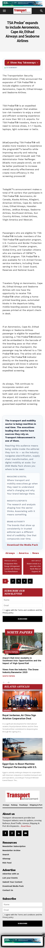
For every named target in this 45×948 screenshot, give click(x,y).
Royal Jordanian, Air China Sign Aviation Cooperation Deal (19, 717)
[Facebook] (12, 581)
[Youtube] (25, 833)
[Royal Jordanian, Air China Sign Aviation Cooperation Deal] (22, 700)
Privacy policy (7, 612)
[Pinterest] (24, 581)
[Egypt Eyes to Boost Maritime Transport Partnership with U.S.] (22, 749)
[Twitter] (18, 581)
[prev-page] (4, 682)
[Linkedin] (19, 833)
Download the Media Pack (22, 544)
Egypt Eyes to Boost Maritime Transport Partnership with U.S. (19, 765)
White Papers (11, 652)
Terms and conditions (26, 610)
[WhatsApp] (30, 581)
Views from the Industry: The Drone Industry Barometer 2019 (20, 671)
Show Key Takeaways (23, 62)
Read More (26, 826)
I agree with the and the (22, 611)
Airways (10, 553)
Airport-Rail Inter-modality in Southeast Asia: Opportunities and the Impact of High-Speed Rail (21, 660)
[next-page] (8, 682)
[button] (4, 10)
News (35, 553)
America (24, 553)
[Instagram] (12, 833)
